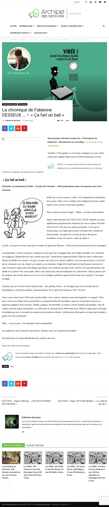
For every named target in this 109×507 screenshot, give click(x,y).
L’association (40, 33)
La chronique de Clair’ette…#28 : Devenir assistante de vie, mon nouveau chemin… (11, 472)
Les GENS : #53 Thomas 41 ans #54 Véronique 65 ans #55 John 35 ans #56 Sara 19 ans (33, 472)
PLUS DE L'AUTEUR (35, 445)
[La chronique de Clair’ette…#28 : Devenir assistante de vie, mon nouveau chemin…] (11, 457)
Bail (12, 366)
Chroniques (23, 104)
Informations (25, 26)
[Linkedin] (91, 2)
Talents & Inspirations (71, 26)
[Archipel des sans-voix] (54, 13)
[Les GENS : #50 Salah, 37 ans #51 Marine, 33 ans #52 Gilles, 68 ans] (54, 457)
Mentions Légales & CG (61, 504)
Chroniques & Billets (19, 33)
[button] (103, 26)
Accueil (76, 2)
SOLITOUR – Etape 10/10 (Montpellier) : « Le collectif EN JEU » (82, 402)
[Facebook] (86, 2)
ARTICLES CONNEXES (13, 445)
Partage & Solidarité (46, 26)
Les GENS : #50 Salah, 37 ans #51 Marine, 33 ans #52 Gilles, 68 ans (54, 469)
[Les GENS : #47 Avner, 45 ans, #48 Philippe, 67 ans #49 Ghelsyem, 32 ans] (76, 457)
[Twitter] (100, 2)
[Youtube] (105, 2)
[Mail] (95, 2)
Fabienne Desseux (12, 120)
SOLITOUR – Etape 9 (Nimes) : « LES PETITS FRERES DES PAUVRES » (26, 402)
